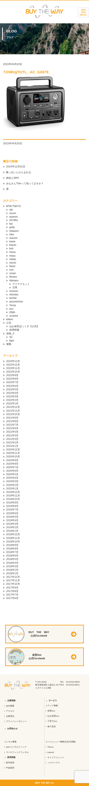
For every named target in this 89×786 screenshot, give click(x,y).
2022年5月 (12, 389)
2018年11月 (13, 538)
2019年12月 (13, 492)
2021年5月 (12, 431)
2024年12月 (13, 361)
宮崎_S (10, 333)
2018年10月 (13, 541)
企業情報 (11, 700)
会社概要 (10, 706)
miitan (12, 259)
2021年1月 (12, 446)
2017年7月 (12, 594)
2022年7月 (12, 382)
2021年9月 (12, 417)
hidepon (14, 231)
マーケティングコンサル (17, 752)
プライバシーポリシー (16, 721)
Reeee (13, 276)
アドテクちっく (21, 284)
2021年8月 (12, 421)
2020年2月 (12, 485)
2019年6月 (12, 513)
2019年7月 (12, 509)
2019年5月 (12, 516)
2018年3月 (12, 566)
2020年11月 (13, 453)
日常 (14, 287)
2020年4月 (12, 477)
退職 (8, 344)
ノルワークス (53, 762)
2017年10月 (13, 583)
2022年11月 (13, 368)
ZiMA (12, 312)
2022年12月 (13, 364)
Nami (12, 266)
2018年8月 (12, 548)
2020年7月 (12, 467)
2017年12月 (13, 576)
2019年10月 (13, 499)
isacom (13, 238)
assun (12, 213)
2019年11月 (13, 495)
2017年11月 (13, 580)
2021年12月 (13, 407)
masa (12, 252)
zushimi (13, 315)
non (11, 269)
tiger (11, 340)
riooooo (13, 291)
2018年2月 (12, 569)
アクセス (10, 711)
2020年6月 (12, 470)
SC (11, 337)
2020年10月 (13, 456)
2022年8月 (12, 378)
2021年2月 (12, 442)
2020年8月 (12, 463)
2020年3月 (12, 481)
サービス (53, 700)
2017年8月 (12, 591)
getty (12, 227)
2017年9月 (12, 587)
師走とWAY (12, 177)
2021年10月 (13, 414)
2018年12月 (13, 534)
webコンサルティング (16, 747)
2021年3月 (12, 439)
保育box (51, 711)
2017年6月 (12, 598)
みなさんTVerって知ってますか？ (25, 183)
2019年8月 (12, 506)
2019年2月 (12, 527)
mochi (12, 262)
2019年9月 (12, 502)
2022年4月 (12, 393)
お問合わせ (12, 728)
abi (11, 209)
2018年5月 (12, 559)
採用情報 (14, 329)
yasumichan (16, 301)
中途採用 (10, 768)
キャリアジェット (55, 757)
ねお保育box (53, 716)
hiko (11, 234)
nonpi (12, 273)
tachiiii (13, 298)
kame (12, 241)
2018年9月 (12, 545)
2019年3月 (12, 523)
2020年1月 (12, 488)
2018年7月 (12, 552)
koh (11, 248)
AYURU (13, 220)
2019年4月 (12, 520)
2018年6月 (12, 555)
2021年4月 (12, 435)
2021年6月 (12, 428)
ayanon (13, 216)
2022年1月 (12, 403)
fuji (11, 223)
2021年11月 (13, 410)
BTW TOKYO (13, 206)
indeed (50, 752)
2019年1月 (12, 530)
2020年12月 (13, 449)
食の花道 (51, 726)
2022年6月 (12, 386)
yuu (11, 308)
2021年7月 (12, 424)
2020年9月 (12, 460)
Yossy (12, 305)
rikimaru (13, 280)
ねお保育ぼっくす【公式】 (24, 326)
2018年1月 (12, 573)
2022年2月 (12, 400)
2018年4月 (12, 562)
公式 (8, 322)
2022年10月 (13, 371)
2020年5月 (12, 474)
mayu (12, 255)
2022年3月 (12, 396)
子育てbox (52, 721)
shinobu (13, 294)
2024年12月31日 (15, 166)
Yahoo (50, 747)
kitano (9, 319)
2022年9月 (12, 375)
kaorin (12, 245)
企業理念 (10, 716)
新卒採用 (10, 762)
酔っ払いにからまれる (18, 172)
